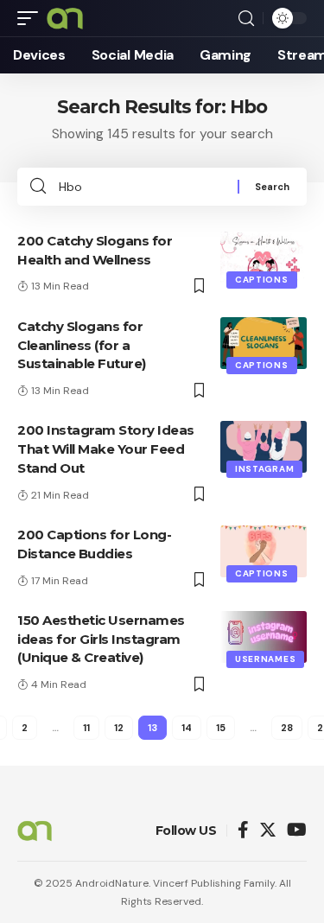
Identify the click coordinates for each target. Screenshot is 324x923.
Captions (262, 279)
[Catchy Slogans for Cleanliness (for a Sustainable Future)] (263, 343)
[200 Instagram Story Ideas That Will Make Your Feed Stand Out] (263, 447)
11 (86, 728)
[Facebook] (243, 831)
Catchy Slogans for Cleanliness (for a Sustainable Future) (81, 345)
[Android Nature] (65, 18)
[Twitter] (267, 831)
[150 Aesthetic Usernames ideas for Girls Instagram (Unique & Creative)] (263, 637)
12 (119, 728)
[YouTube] (297, 831)
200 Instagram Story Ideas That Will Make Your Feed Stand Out (105, 449)
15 (221, 728)
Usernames (265, 659)
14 (186, 728)
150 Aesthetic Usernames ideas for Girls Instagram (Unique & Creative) (101, 639)
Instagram (264, 468)
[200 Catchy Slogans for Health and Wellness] (263, 257)
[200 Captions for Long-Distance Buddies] (263, 551)
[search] (246, 18)
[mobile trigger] (32, 18)
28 (287, 728)
